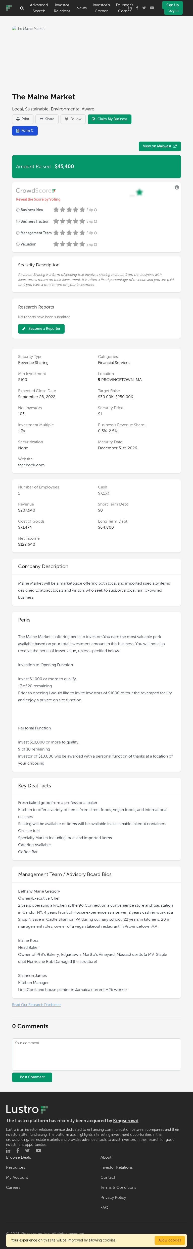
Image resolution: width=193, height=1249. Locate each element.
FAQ (104, 1207)
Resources (15, 1167)
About (106, 1157)
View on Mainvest (157, 146)
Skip (89, 210)
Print (25, 119)
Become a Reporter (43, 329)
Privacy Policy (113, 1197)
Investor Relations (62, 8)
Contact (108, 1177)
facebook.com (31, 465)
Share (49, 119)
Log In (173, 11)
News (81, 8)
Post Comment (32, 1077)
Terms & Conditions (118, 1187)
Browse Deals (18, 1157)
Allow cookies (170, 1240)
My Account (17, 1177)
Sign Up (172, 5)
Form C (27, 131)
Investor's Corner (101, 8)
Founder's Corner (124, 8)
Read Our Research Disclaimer (36, 1005)
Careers (13, 1187)
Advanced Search (39, 8)
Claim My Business (111, 119)
